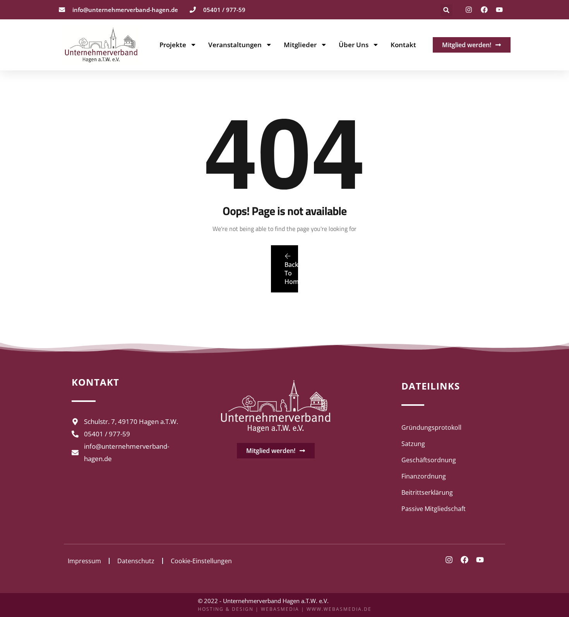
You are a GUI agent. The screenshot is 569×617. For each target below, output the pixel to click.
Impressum (84, 561)
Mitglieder (300, 45)
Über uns (353, 45)
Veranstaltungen (235, 45)
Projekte (172, 45)
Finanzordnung (423, 476)
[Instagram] (468, 9)
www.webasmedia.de (339, 609)
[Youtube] (499, 9)
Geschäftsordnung (428, 460)
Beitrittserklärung (427, 492)
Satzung (413, 443)
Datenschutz (135, 561)
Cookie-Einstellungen (201, 561)
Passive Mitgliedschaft (433, 508)
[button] (446, 10)
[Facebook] (484, 9)
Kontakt (403, 45)
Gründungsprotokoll (431, 427)
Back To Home (291, 273)
